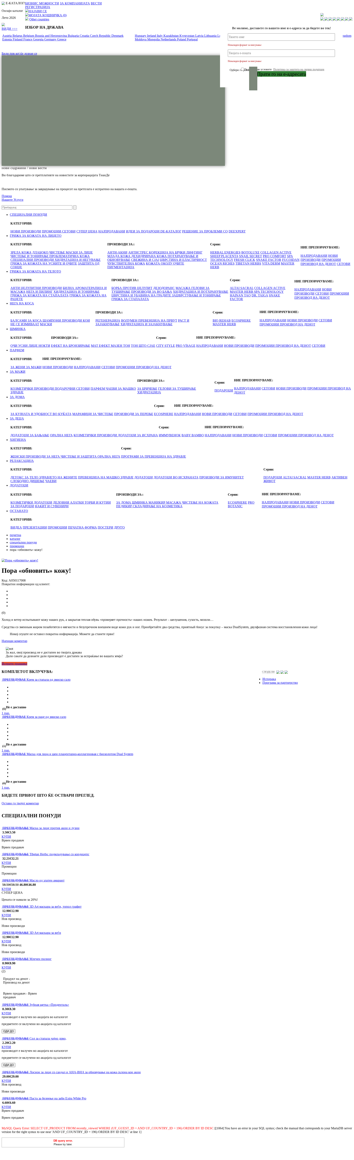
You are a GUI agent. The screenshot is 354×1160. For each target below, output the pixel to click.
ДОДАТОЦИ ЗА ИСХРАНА (138, 435)
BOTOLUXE (250, 252)
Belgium (29, 35)
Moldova (141, 39)
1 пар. (6, 713)
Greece (61, 39)
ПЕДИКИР (124, 506)
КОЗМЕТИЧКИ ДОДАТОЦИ (31, 502)
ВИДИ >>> (9, 28)
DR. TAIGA (260, 295)
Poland (182, 39)
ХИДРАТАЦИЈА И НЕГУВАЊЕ (78, 260)
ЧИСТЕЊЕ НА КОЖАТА (200, 502)
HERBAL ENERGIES (225, 252)
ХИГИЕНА (18, 439)
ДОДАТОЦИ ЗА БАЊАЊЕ (29, 435)
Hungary (141, 35)
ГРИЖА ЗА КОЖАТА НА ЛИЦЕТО (35, 235)
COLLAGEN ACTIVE (276, 252)
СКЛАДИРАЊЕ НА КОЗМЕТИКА (158, 506)
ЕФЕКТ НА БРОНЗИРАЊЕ (70, 345)
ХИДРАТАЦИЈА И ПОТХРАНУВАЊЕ (200, 291)
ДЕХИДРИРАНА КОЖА (149, 256)
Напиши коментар (14, 641)
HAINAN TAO (240, 295)
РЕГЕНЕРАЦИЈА (107, 320)
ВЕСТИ (96, 3)
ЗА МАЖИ (34, 367)
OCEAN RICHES (222, 263)
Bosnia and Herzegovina (51, 35)
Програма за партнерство (280, 682)
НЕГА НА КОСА (22, 303)
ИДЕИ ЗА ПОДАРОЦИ (143, 231)
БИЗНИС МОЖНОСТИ (42, 3)
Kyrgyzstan (187, 35)
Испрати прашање (14, 663)
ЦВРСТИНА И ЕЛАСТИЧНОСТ (183, 260)
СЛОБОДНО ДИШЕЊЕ (27, 481)
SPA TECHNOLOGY (269, 291)
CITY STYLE (165, 345)
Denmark (117, 35)
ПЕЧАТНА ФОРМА (82, 527)
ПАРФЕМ (17, 350)
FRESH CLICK (244, 260)
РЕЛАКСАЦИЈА (22, 461)
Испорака (269, 679)
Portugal (192, 39)
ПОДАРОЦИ (223, 390)
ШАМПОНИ (52, 320)
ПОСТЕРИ (105, 527)
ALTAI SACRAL (241, 288)
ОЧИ (14, 345)
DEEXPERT (237, 231)
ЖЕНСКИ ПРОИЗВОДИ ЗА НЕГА (35, 456)
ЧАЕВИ (51, 481)
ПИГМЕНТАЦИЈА (120, 267)
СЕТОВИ (69, 231)
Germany (50, 39)
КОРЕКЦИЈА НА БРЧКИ (167, 252)
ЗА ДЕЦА (17, 418)
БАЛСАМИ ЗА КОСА (26, 320)
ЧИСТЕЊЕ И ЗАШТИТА (79, 456)
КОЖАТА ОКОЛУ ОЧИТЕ (165, 263)
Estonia (7, 39)
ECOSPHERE (241, 320)
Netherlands (169, 39)
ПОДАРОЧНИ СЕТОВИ (72, 388)
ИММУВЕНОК (170, 435)
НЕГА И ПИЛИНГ (39, 291)
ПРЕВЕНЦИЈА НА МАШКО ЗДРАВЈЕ (106, 477)
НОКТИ (44, 345)
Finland (18, 39)
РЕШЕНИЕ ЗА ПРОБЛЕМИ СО (205, 231)
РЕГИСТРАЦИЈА (37, 7)
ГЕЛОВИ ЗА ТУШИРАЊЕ (177, 388)
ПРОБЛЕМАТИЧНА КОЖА (69, 256)
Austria (7, 35)
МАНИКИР (157, 502)
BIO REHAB (222, 320)
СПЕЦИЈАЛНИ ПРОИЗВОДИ (32, 260)
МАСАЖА (183, 288)
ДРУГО (119, 527)
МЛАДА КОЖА (119, 256)
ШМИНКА (18, 329)
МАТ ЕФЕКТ (101, 345)
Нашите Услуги (12, 199)
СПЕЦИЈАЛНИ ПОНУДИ (28, 214)
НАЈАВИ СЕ (37, 11)
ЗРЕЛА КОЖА (21, 252)
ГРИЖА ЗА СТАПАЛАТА (130, 299)
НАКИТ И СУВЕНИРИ (52, 506)
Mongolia (154, 39)
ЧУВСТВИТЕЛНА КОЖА (126, 263)
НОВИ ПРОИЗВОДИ (25, 231)
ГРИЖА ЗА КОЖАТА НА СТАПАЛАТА (39, 295)
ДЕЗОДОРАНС (164, 288)
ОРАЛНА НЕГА (61, 435)
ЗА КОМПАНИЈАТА (75, 3)
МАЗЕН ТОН (120, 345)
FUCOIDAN (291, 260)
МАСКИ (46, 324)
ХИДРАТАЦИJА (149, 392)
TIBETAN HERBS (248, 263)
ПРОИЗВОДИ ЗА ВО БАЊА (151, 291)
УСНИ (23, 345)
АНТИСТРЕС (138, 252)
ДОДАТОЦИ (143, 477)
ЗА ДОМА (17, 397)
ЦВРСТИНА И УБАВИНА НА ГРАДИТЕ (141, 295)
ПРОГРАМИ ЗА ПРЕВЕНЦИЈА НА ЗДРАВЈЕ (153, 456)
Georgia (38, 39)
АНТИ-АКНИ (117, 252)
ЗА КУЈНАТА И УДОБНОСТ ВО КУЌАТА (40, 414)
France (28, 39)
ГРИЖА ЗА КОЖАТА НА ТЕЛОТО (35, 271)
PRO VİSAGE (185, 345)
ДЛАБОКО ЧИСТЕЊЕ (49, 252)
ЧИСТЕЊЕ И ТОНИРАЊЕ (29, 256)
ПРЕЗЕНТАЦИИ (35, 527)
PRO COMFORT (274, 256)
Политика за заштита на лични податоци (298, 69)
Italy (160, 35)
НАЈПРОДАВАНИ (111, 231)
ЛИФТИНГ (194, 252)
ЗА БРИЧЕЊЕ (147, 388)
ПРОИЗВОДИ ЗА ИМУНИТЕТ (221, 477)
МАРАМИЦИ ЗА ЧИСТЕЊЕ (92, 414)
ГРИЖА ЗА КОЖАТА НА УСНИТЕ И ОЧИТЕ (43, 263)
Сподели (268, 671)
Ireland (152, 35)
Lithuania (210, 35)
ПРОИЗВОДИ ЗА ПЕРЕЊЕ (133, 414)
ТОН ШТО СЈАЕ (143, 345)
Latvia (199, 35)
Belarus (17, 35)
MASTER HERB (242, 291)
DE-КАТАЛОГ (170, 231)
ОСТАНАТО (19, 511)
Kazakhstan (171, 35)
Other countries (39, 19)
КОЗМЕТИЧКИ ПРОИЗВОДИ (32, 388)
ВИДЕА (16, 527)
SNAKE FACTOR (268, 260)
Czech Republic (100, 35)
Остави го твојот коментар (20, 803)
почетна (15, 535)
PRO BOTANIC (241, 504)
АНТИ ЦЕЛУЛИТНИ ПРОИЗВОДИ (36, 288)
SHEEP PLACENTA (224, 256)
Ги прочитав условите (284, 69)
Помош (7, 196)
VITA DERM (271, 263)
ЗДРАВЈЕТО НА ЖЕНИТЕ (58, 477)
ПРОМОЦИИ (52, 231)
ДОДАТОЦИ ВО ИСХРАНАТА (176, 477)
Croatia (85, 35)
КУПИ (6, 836)
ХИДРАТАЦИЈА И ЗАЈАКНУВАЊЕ (146, 324)
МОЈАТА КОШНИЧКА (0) (47, 15)
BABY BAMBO (193, 435)
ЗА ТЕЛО (32, 477)
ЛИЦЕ (33, 345)
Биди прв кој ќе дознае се (19, 53)
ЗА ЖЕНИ (18, 367)
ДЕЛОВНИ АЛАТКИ (69, 502)
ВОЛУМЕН (129, 320)
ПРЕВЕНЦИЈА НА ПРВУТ (157, 320)
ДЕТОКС (17, 477)
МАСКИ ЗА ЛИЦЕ (79, 252)
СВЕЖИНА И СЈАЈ (145, 260)
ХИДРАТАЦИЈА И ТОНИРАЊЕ (76, 291)
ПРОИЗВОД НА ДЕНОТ (318, 264)
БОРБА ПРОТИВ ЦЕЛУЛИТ (131, 288)
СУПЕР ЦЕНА (87, 231)
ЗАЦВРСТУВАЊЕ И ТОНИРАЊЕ (196, 295)
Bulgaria (74, 35)
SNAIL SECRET (250, 256)
